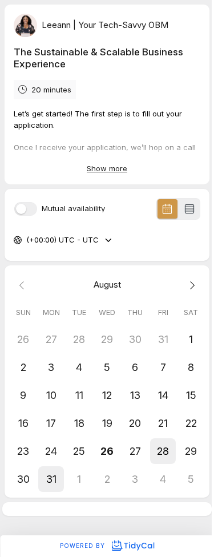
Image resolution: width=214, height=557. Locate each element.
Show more (107, 168)
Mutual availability (73, 208)
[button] (163, 451)
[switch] (25, 209)
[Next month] (191, 285)
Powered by (83, 545)
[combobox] (27, 240)
